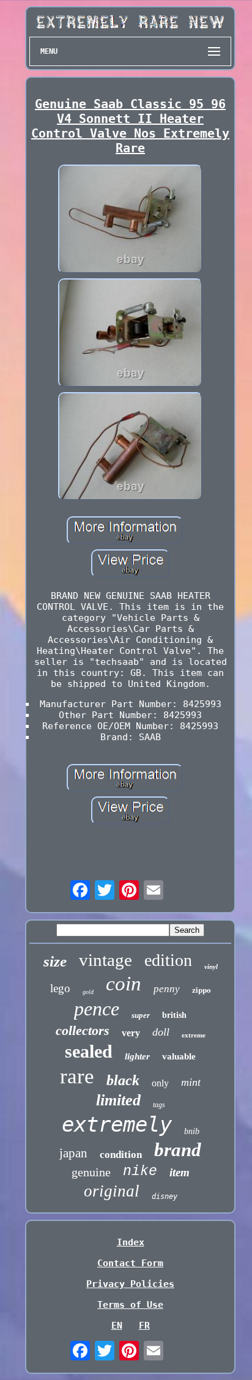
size (55, 961)
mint (191, 1082)
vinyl (211, 966)
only (160, 1083)
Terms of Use (130, 1304)
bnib (191, 1131)
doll (160, 1032)
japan (73, 1153)
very (131, 1033)
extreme (194, 1035)
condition (121, 1154)
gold (88, 992)
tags (159, 1104)
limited (118, 1100)
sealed (89, 1051)
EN (116, 1325)
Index (130, 1242)
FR (144, 1325)
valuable (179, 1056)
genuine (91, 1172)
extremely (117, 1124)
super (141, 1015)
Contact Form (130, 1263)
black (122, 1080)
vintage (105, 960)
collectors (82, 1030)
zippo (201, 989)
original (111, 1191)
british (174, 1015)
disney (164, 1196)
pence (96, 1009)
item (179, 1172)
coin (123, 984)
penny (167, 989)
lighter (137, 1056)
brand (177, 1149)
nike (140, 1171)
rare (77, 1076)
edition (168, 960)
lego (60, 988)
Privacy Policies (130, 1283)
